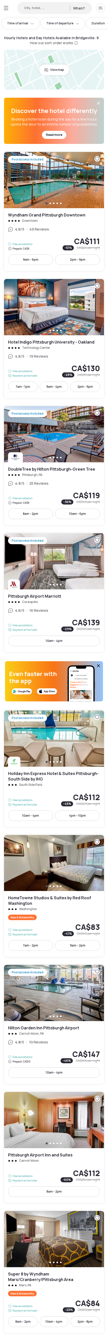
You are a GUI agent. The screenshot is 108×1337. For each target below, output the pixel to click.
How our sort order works (51, 42)
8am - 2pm (30, 514)
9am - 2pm (77, 945)
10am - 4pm (54, 641)
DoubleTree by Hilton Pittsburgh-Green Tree (54, 465)
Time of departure (60, 23)
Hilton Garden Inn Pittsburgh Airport (54, 1024)
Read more (54, 135)
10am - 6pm (77, 514)
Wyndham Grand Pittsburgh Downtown (54, 211)
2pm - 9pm (77, 259)
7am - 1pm (23, 386)
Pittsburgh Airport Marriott (54, 592)
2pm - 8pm (85, 1321)
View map (57, 70)
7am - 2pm (30, 945)
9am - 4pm (54, 386)
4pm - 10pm (77, 815)
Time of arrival (17, 23)
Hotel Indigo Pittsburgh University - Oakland (54, 338)
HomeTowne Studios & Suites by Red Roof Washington (54, 896)
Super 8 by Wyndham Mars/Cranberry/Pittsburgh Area (54, 1272)
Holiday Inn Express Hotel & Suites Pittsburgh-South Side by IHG (54, 768)
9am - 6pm (30, 259)
